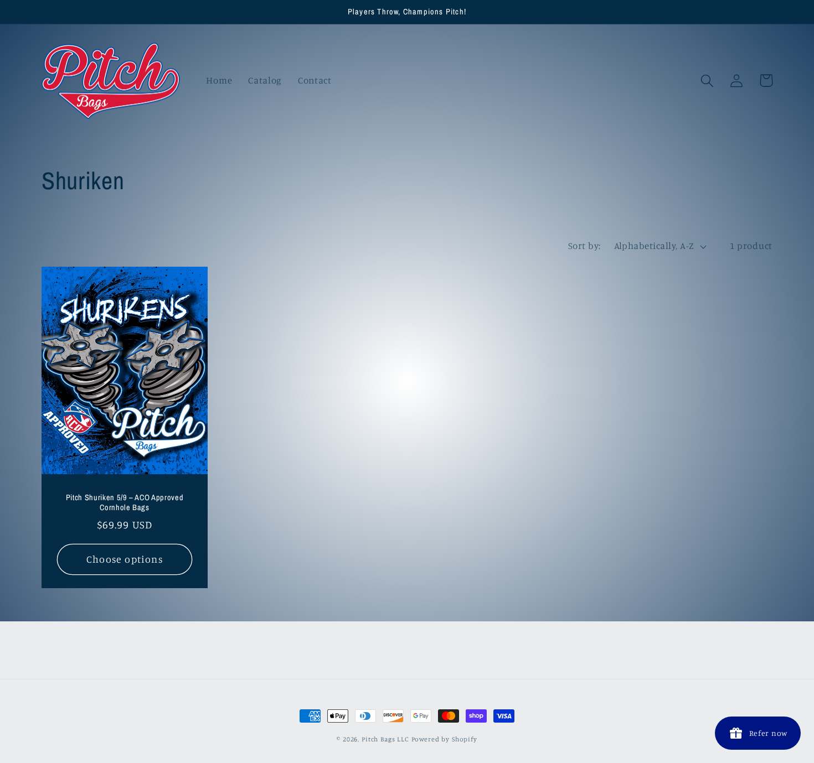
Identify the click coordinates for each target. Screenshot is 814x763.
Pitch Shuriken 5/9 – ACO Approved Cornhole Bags (125, 502)
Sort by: (584, 245)
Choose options (124, 559)
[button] (707, 80)
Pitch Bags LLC (385, 739)
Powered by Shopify (444, 739)
